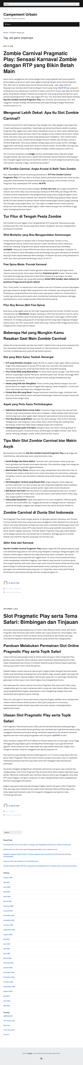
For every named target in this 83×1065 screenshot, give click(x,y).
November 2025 (8, 920)
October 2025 (8, 925)
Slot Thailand (10, 811)
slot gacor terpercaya (13, 592)
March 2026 (7, 901)
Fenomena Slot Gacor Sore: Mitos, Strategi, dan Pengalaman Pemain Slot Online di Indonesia (37, 845)
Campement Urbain (20, 14)
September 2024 (9, 986)
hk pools (6, 1025)
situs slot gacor (9, 1030)
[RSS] (41, 1058)
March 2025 (7, 958)
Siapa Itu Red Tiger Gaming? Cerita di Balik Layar (20, 861)
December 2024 (8, 972)
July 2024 (6, 996)
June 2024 (6, 1001)
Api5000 (56, 735)
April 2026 (6, 896)
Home (5, 32)
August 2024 (7, 991)
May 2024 (6, 1006)
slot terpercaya (9, 1021)
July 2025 (6, 939)
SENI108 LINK (7, 1016)
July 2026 (6, 882)
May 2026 (6, 892)
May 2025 (6, 949)
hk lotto (6, 1034)
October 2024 (8, 982)
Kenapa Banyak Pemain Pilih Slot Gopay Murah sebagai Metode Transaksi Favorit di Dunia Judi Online (40, 866)
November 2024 (8, 977)
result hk (62, 88)
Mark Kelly (15, 583)
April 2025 (6, 953)
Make (30, 1053)
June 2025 (6, 944)
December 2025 (8, 915)
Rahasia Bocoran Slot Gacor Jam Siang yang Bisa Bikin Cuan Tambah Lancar (30, 849)
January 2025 (7, 968)
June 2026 (6, 887)
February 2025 (8, 963)
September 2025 (9, 930)
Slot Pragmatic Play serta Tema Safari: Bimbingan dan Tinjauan (40, 618)
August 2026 (7, 877)
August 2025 (7, 934)
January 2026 (7, 911)
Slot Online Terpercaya (13, 589)
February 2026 (8, 906)
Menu (9, 24)
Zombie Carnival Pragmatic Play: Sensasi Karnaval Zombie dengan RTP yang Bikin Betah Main (40, 62)
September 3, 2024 (10, 609)
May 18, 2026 (8, 46)
